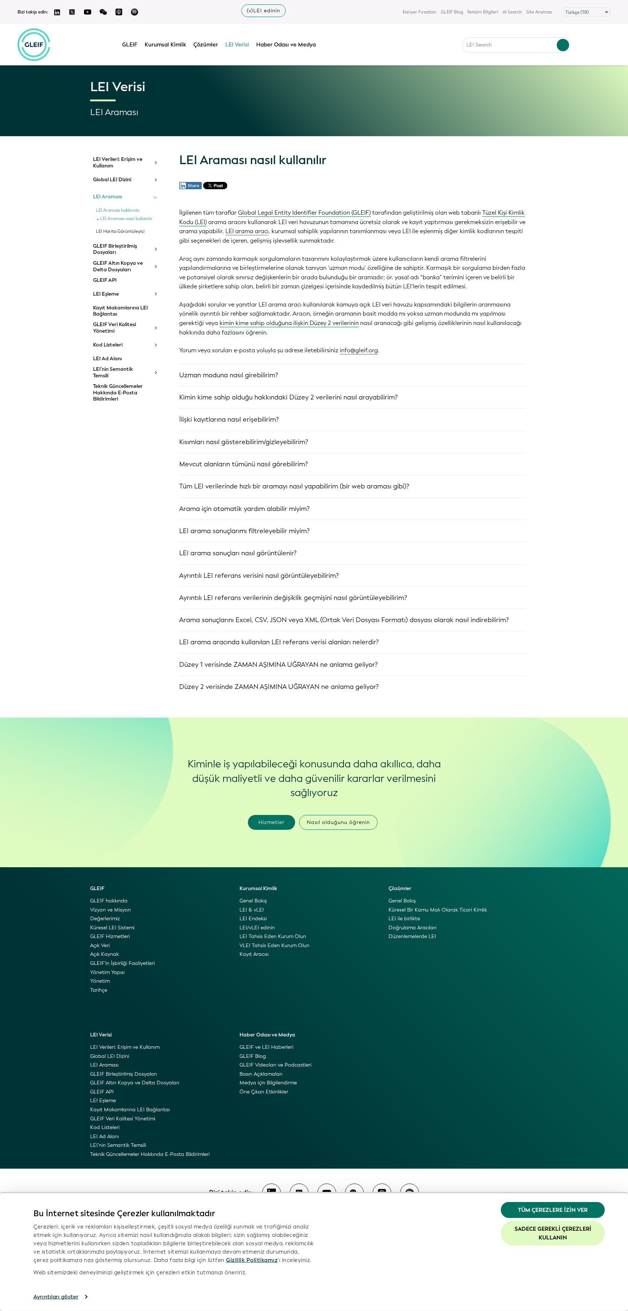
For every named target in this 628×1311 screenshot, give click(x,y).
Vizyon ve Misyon (110, 909)
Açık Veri (100, 945)
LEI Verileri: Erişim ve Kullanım (117, 162)
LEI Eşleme (106, 294)
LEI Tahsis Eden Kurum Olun (272, 936)
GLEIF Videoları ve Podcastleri (275, 1065)
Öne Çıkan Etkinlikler (263, 1091)
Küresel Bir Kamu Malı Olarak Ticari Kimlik (438, 909)
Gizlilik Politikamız (252, 1259)
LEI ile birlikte (404, 918)
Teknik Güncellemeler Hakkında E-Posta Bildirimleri (118, 392)
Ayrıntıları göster (55, 1296)
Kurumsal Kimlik (165, 44)
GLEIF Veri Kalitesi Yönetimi (114, 327)
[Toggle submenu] (155, 162)
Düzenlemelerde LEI (412, 936)
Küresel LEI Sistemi (112, 927)
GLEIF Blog (452, 12)
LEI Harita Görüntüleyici (120, 231)
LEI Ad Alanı (107, 359)
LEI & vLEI (251, 909)
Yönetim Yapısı (107, 972)
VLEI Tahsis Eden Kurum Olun (274, 945)
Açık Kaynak (104, 954)
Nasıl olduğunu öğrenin (338, 822)
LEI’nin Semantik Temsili (113, 372)
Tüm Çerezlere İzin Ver (553, 1210)
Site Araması (539, 12)
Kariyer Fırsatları (419, 12)
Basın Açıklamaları (260, 1074)
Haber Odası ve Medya (286, 44)
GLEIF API (105, 280)
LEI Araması (107, 197)
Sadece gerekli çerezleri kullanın (553, 1233)
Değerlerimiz (105, 918)
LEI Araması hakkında (117, 210)
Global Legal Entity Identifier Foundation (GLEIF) (304, 212)
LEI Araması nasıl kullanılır (126, 219)
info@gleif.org (359, 350)
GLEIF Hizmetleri (110, 936)
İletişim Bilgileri (482, 12)
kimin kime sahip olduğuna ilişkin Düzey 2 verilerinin (289, 323)
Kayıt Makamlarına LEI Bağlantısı (120, 311)
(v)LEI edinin (263, 10)
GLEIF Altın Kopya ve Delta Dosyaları (118, 266)
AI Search (512, 12)
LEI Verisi (237, 44)
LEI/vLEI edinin (257, 927)
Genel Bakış (253, 900)
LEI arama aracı (247, 231)
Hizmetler (271, 822)
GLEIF (129, 44)
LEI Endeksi (253, 918)
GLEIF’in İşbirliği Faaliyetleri (122, 963)
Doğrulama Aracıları (412, 927)
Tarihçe (98, 990)
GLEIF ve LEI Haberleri (266, 1047)
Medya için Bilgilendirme (268, 1082)
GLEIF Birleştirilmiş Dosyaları (115, 249)
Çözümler (205, 44)
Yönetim (100, 981)
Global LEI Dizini (112, 179)
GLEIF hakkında (109, 900)
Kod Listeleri (107, 345)
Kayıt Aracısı (254, 954)
